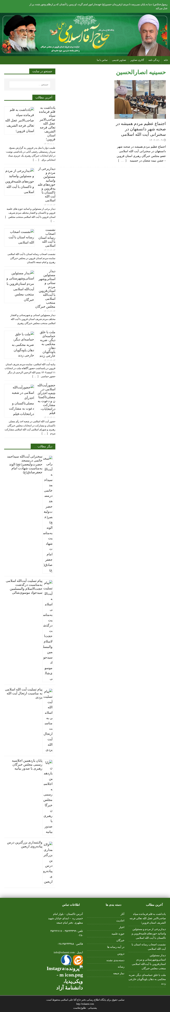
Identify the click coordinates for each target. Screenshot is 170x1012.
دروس (120, 953)
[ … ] (123, 160)
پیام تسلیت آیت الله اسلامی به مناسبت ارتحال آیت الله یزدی (23, 693)
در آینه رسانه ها (115, 946)
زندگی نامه (153, 60)
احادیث (120, 920)
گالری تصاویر (137, 60)
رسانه (121, 966)
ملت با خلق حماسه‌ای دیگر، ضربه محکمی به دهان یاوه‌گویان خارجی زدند (47, 343)
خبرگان (120, 940)
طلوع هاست (80, 1007)
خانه (166, 60)
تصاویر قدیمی (119, 60)
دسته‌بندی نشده (115, 960)
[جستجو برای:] (30, 84)
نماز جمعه (118, 973)
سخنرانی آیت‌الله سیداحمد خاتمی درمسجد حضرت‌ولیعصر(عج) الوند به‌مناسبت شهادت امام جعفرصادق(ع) (24, 464)
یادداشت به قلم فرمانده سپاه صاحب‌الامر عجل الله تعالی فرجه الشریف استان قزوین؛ (47, 123)
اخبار (121, 927)
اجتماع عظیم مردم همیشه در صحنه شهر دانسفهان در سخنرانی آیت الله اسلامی (141, 129)
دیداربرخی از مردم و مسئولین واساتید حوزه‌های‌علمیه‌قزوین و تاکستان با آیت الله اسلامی (46, 184)
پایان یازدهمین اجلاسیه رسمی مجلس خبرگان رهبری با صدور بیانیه (27, 764)
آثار (122, 913)
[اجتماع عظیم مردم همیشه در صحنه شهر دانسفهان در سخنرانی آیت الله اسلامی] (140, 116)
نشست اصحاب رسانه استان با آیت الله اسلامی (46, 237)
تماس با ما (102, 60)
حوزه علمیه (118, 933)
